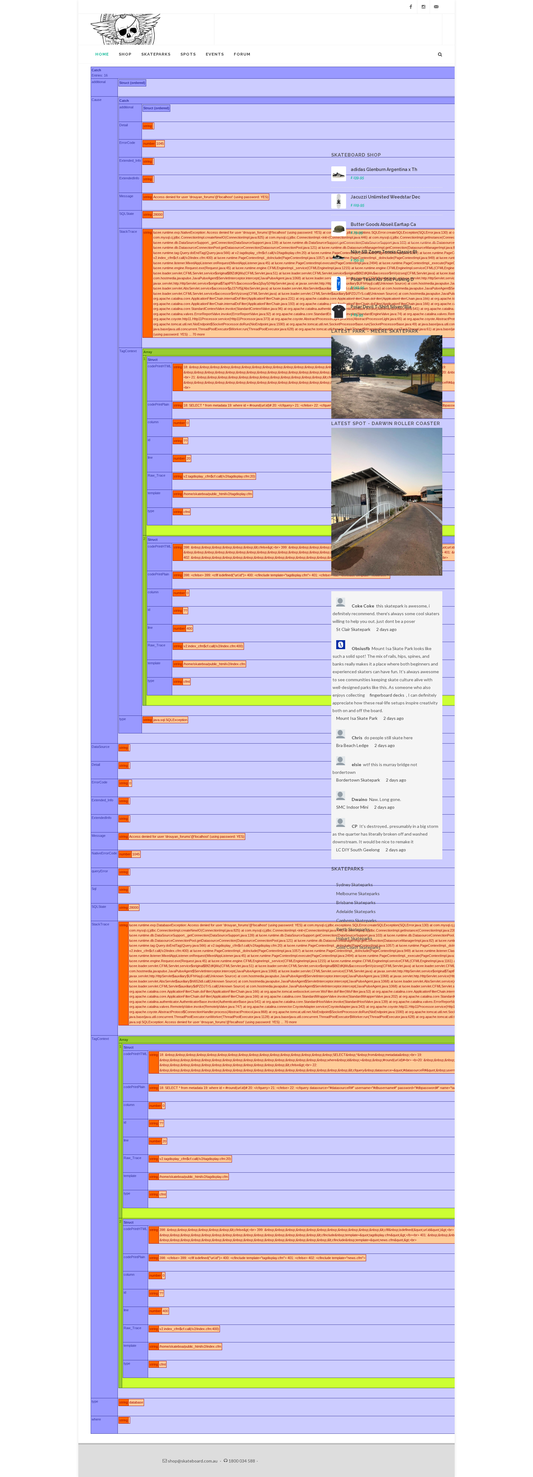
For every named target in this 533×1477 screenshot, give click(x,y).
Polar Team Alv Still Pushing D (382, 279)
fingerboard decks (387, 695)
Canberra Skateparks (356, 920)
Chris (357, 737)
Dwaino (359, 799)
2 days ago (386, 629)
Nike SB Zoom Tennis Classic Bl (384, 251)
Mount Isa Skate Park (357, 718)
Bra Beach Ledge (352, 745)
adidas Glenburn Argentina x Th (384, 169)
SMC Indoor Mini (352, 807)
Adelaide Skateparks (356, 911)
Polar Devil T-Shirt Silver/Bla (381, 306)
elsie (356, 764)
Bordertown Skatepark (358, 779)
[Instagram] (423, 7)
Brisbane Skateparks (356, 902)
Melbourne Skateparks (358, 893)
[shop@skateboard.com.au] (436, 7)
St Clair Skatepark (353, 629)
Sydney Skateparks (354, 884)
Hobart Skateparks (354, 938)
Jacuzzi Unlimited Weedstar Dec (385, 196)
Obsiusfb (361, 648)
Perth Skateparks (353, 929)
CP (354, 826)
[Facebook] (411, 7)
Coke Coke (363, 605)
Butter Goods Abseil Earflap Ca (383, 224)
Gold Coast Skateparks (358, 947)
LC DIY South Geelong (358, 849)
